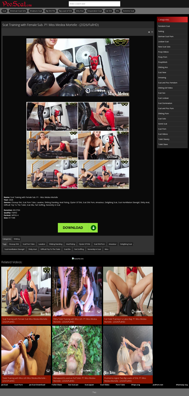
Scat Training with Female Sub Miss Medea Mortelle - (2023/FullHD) (25, 320)
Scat (4, 11)
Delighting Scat (126, 244)
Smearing (162, 77)
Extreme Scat (128, 11)
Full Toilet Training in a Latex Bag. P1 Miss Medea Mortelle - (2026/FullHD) (125, 320)
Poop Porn (162, 57)
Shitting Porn (163, 113)
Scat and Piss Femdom (167, 82)
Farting (161, 31)
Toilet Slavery (163, 139)
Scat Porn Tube (29, 244)
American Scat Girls (18, 11)
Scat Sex (161, 93)
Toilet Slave (163, 144)
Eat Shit (109, 11)
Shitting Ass (163, 67)
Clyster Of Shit (84, 244)
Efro (117, 11)
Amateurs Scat (36, 11)
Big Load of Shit (65, 11)
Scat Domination (165, 103)
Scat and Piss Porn (166, 108)
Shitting (17, 239)
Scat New (162, 72)
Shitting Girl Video (165, 88)
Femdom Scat (164, 26)
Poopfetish (162, 62)
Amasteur (112, 244)
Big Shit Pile (50, 11)
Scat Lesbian (163, 98)
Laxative (42, 244)
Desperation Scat (94, 11)
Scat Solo (162, 118)
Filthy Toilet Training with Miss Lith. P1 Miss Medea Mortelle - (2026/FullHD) (75, 320)
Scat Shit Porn (99, 244)
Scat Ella (67, 249)
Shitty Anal (32, 249)
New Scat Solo (164, 46)
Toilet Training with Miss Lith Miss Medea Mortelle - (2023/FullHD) (25, 379)
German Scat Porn (165, 36)
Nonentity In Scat (94, 249)
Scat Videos (163, 134)
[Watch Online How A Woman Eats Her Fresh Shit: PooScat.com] (16, 4)
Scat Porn (162, 129)
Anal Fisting (70, 244)
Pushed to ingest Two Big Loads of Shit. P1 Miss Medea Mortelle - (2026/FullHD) (125, 379)
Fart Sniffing (79, 249)
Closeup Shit (14, 244)
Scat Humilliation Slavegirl (14, 249)
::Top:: (94, 392)
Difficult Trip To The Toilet (50, 249)
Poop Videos (163, 52)
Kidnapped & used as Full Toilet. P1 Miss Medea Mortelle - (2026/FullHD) (74, 379)
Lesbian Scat (163, 41)
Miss (106, 249)
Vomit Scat (162, 124)
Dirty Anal (80, 11)
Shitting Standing (55, 244)
